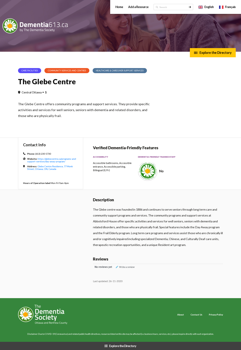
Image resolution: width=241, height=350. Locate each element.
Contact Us (196, 314)
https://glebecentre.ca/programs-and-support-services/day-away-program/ (52, 160)
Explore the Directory (216, 52)
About (180, 314)
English (209, 7)
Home (119, 7)
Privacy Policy (216, 314)
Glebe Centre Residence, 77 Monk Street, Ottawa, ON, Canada (50, 167)
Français (230, 7)
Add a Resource (138, 7)
